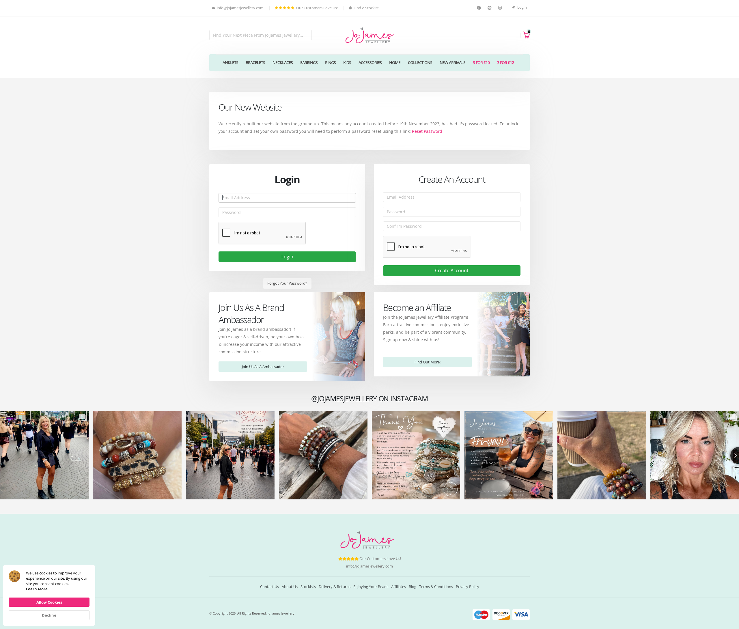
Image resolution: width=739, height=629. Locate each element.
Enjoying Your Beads (370, 586)
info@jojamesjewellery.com (369, 566)
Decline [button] (49, 615)
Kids (347, 62)
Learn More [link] (37, 588)
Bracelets (255, 62)
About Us (290, 586)
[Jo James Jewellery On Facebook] (479, 8)
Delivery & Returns (334, 586)
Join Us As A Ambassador (263, 366)
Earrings (309, 62)
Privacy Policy (467, 586)
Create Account (452, 270)
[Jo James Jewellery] (369, 35)
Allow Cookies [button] (49, 602)
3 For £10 (481, 62)
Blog (412, 586)
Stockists (308, 586)
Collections (420, 62)
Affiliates (398, 586)
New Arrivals (452, 62)
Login (521, 7)
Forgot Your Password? (287, 283)
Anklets (230, 62)
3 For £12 (505, 62)
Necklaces (283, 62)
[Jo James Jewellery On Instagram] (501, 8)
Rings (330, 62)
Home (394, 62)
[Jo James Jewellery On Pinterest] (490, 8)
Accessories (370, 62)
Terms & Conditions (436, 586)
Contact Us (269, 586)
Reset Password (427, 131)
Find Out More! (428, 362)
